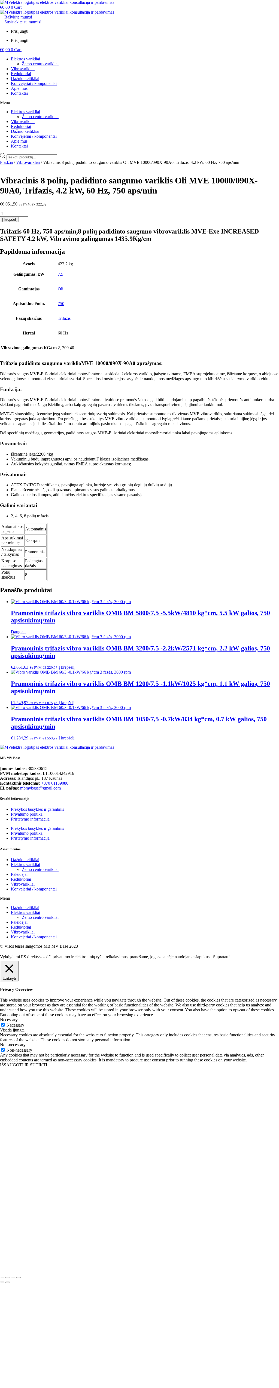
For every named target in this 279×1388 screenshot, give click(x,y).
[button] (139, 102)
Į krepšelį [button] (66, 667)
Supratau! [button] (221, 956)
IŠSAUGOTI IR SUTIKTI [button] (23, 1065)
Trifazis (64, 318)
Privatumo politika (27, 814)
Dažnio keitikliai (25, 78)
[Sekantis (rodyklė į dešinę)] (7, 1282)
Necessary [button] (9, 1019)
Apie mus (19, 88)
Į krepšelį (9, 219)
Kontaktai (19, 93)
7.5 (60, 274)
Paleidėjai (19, 874)
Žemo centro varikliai (40, 64)
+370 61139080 (54, 783)
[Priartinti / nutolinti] (2, 1277)
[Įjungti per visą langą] (7, 1277)
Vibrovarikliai (23, 68)
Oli (60, 289)
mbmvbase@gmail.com (40, 788)
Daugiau (18, 631)
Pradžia (6, 162)
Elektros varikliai (25, 59)
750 (61, 303)
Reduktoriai (21, 73)
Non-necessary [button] (13, 1044)
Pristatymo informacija (30, 819)
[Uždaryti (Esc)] (18, 1277)
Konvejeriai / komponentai (34, 83)
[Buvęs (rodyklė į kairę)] (2, 1282)
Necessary (15, 1025)
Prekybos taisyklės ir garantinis (37, 809)
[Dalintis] (13, 1277)
